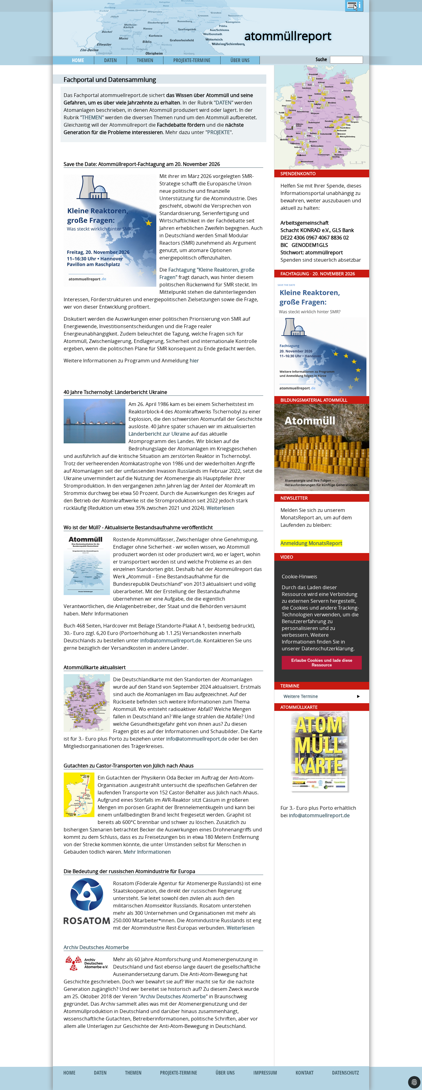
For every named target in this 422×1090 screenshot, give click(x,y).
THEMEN (145, 60)
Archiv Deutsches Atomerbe (96, 947)
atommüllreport (287, 36)
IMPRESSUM (265, 1072)
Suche (321, 59)
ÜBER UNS (240, 60)
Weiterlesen (220, 508)
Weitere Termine (301, 696)
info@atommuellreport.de (170, 640)
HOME (78, 60)
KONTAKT (305, 1072)
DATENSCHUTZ (345, 1072)
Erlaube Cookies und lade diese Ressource (321, 662)
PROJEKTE (218, 132)
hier (194, 360)
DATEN (110, 60)
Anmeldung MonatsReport (311, 543)
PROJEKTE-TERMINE (191, 60)
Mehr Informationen (147, 851)
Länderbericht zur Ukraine (159, 433)
